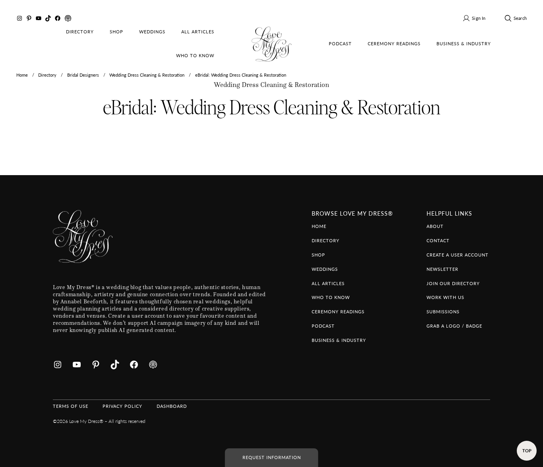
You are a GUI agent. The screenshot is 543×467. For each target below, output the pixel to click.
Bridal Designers (83, 75)
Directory (47, 75)
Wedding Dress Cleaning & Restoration (146, 75)
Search (520, 18)
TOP (526, 450)
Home (22, 75)
